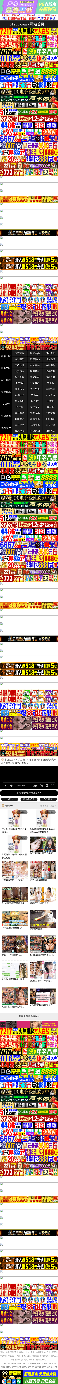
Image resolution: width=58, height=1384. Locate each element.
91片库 (19, 407)
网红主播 (35, 353)
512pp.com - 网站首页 (27, 24)
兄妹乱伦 (35, 425)
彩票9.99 (19, 395)
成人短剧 (50, 425)
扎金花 (35, 395)
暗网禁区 (19, 419)
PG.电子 (48, 799)
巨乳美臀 (50, 365)
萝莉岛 (50, 407)
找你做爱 (50, 377)
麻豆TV (35, 401)
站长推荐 (6, 380)
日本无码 (50, 353)
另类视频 (50, 371)
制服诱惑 (50, 419)
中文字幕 (35, 365)
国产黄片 (19, 413)
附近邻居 (19, 377)
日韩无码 (50, 431)
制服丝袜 (35, 371)
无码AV (6, 404)
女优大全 (35, 407)
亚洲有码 (19, 359)
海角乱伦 (35, 419)
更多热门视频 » (48, 805)
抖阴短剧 (35, 431)
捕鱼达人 (19, 389)
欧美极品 (35, 359)
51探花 (50, 401)
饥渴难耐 (35, 377)
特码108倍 (29, 799)
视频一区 (6, 356)
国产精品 (19, 353)
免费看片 (6, 428)
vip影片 (10, 799)
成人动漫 (50, 359)
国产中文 (19, 425)
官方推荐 (6, 392)
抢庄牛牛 (35, 389)
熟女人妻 (35, 413)
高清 (35, 786)
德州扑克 (50, 389)
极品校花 (19, 431)
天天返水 (50, 395)
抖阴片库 (6, 416)
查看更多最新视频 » (29, 1016)
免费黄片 (50, 413)
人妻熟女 (19, 371)
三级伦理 (19, 365)
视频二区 (6, 368)
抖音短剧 (19, 401)
